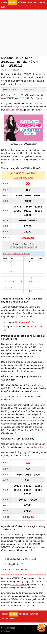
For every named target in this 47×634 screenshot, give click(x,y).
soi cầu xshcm (13, 110)
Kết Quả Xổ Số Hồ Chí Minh (23, 173)
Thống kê (22, 2)
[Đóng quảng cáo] (45, 625)
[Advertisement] (23, 29)
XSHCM (4, 2)
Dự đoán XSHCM (28, 89)
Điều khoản (5, 631)
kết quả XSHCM (19, 584)
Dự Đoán (12, 2)
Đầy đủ (17, 244)
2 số (25, 244)
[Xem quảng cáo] (41, 628)
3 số (32, 244)
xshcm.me (21, 628)
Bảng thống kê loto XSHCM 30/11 (16, 254)
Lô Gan (41, 2)
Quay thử (32, 2)
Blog (3, 7)
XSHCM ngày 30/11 (23, 178)
